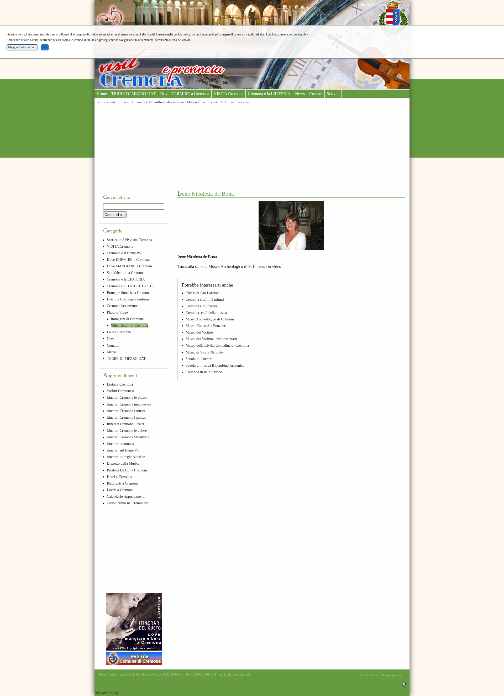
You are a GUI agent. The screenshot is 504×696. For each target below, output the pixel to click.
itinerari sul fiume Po (123, 450)
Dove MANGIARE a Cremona (130, 266)
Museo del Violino (199, 332)
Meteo (111, 352)
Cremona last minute (122, 306)
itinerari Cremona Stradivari (128, 437)
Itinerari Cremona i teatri (125, 424)
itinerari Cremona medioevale (129, 404)
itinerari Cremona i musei (126, 411)
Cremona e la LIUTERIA (269, 93)
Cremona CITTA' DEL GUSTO (130, 286)
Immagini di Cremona (127, 319)
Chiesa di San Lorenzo (202, 293)
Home (102, 93)
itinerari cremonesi (121, 444)
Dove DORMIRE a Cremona (184, 93)
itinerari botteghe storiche (126, 457)
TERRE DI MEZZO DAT (133, 93)
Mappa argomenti (392, 675)
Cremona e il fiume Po (124, 253)
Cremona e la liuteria (201, 306)
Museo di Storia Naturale (204, 352)
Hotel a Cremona (119, 477)
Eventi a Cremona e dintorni (128, 299)
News (300, 93)
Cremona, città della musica (206, 312)
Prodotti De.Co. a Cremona (127, 470)
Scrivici (333, 93)
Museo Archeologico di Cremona (210, 319)
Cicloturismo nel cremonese (127, 503)
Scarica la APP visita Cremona (129, 240)
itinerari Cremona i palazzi (126, 417)
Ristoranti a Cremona (122, 483)
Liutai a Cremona (120, 384)
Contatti (315, 93)
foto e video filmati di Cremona (123, 102)
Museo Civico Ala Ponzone (206, 326)
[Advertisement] (252, 146)
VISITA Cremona (228, 93)
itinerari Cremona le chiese (127, 430)
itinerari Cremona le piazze (127, 397)
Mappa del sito (369, 675)
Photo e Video (117, 312)
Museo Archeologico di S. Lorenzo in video (218, 102)
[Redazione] (404, 684)
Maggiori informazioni (22, 47)
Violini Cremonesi (120, 391)
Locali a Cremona (120, 490)
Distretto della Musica (123, 463)
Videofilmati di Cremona (166, 102)
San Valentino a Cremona (125, 273)
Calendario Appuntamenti (126, 496)
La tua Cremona (119, 332)
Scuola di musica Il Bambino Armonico (215, 365)
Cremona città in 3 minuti (205, 299)
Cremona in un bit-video (204, 372)
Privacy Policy (106, 693)
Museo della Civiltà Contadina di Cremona (217, 345)
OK (44, 47)
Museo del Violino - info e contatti (211, 339)
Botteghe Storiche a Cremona (128, 292)
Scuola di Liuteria (199, 359)
